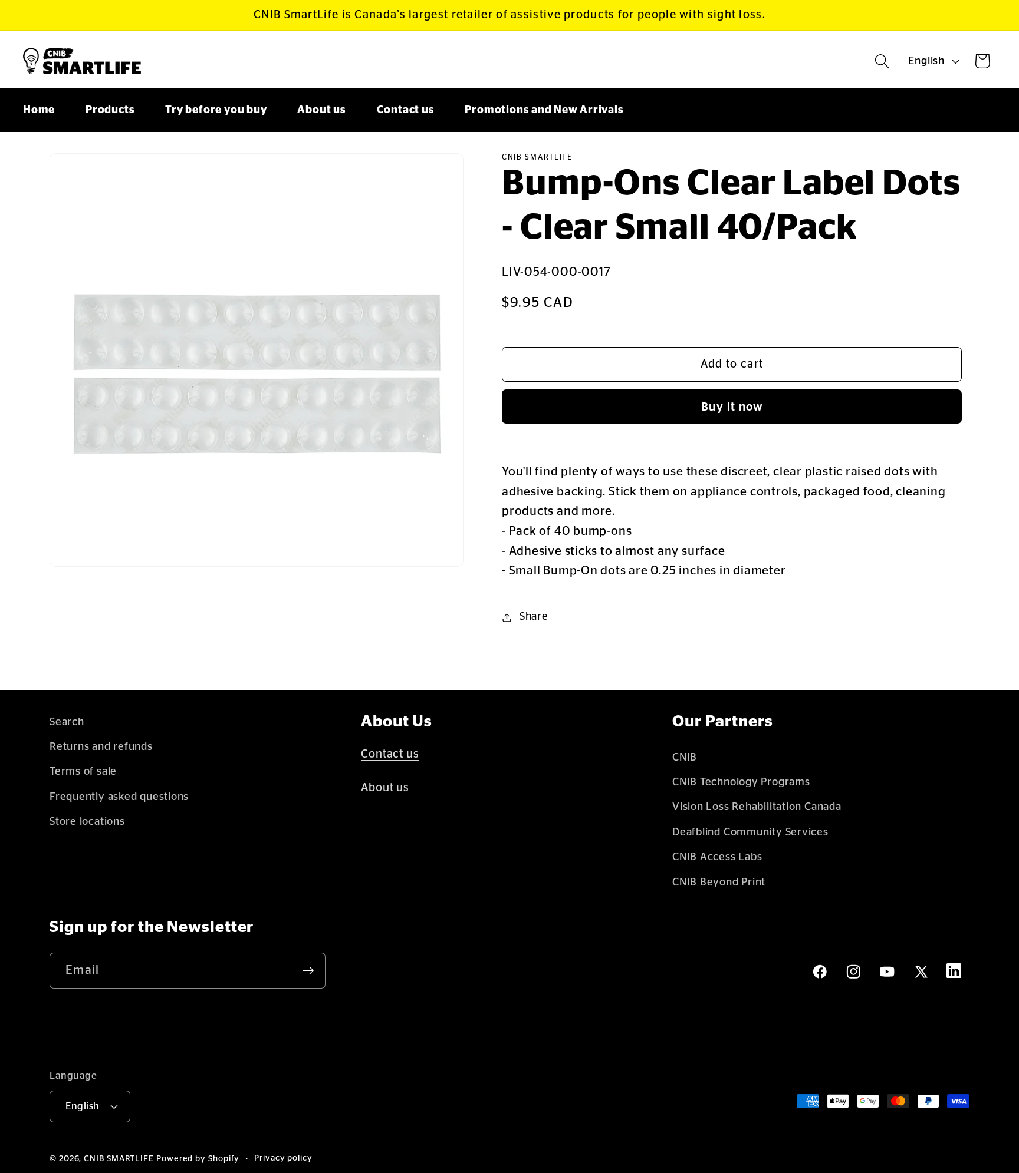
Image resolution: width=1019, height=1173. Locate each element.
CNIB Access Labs (717, 857)
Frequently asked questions (119, 796)
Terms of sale (83, 771)
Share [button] (534, 617)
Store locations (87, 821)
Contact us (390, 754)
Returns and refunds (101, 746)
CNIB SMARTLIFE (119, 1159)
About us (385, 788)
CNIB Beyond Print (718, 882)
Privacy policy (283, 1158)
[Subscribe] (308, 971)
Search (67, 722)
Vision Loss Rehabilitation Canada (757, 806)
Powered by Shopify (197, 1159)
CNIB (684, 757)
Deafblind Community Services (750, 832)
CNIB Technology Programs (741, 782)
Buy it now (732, 408)
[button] (882, 61)
